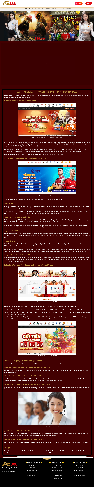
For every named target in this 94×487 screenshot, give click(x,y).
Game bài (47, 8)
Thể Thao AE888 (32, 465)
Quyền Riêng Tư (56, 473)
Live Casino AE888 (33, 470)
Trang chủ (26, 8)
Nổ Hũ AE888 (32, 468)
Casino (40, 8)
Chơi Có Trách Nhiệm (57, 475)
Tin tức (68, 8)
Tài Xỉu (54, 8)
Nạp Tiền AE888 (79, 468)
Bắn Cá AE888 (32, 473)
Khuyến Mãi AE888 (80, 475)
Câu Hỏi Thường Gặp (57, 478)
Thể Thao (61, 8)
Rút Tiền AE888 (79, 470)
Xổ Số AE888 (32, 475)
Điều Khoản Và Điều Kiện (58, 470)
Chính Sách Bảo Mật (57, 468)
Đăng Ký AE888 (79, 465)
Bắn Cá (34, 8)
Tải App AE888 (79, 473)
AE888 (5, 95)
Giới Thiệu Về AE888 (57, 465)
